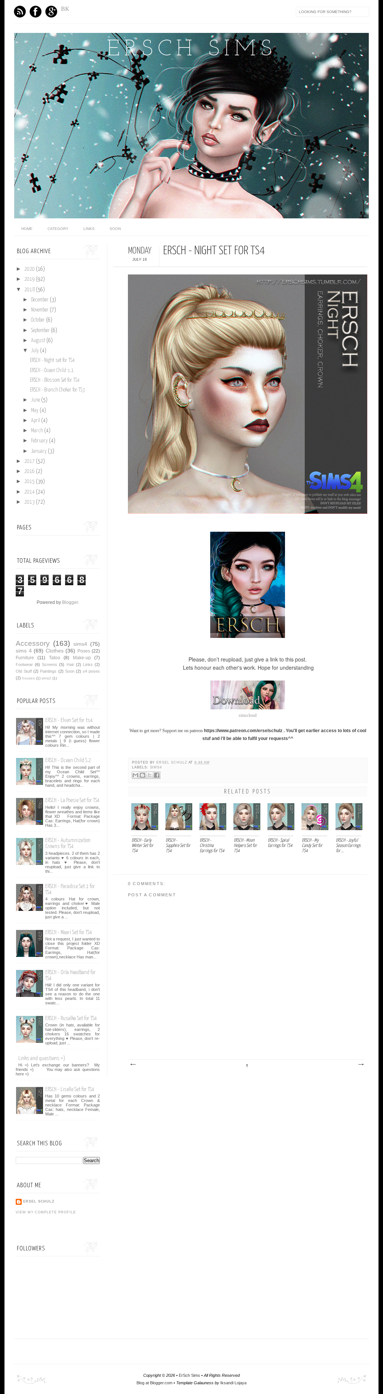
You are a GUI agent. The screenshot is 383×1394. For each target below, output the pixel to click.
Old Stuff (24, 671)
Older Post (360, 1064)
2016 (30, 471)
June (36, 400)
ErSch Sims (191, 50)
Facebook (36, 12)
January (39, 451)
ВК (65, 9)
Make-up (82, 657)
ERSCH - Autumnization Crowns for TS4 (68, 843)
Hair (70, 664)
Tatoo (54, 657)
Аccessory (33, 643)
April (36, 420)
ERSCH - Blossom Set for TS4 (55, 380)
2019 (30, 279)
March (37, 430)
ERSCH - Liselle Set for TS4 (69, 1089)
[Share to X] (149, 775)
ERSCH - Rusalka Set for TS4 (71, 1018)
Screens (49, 664)
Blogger (70, 602)
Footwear (24, 664)
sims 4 (24, 651)
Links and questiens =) (41, 1058)
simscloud (248, 715)
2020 (30, 269)
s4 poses (91, 671)
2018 (30, 289)
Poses (83, 651)
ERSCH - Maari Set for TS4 (68, 932)
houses (28, 678)
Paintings (48, 671)
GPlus (51, 12)
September (41, 330)
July (35, 350)
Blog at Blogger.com (154, 1383)
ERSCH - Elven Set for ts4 (69, 720)
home (27, 229)
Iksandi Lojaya (233, 1383)
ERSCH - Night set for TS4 (52, 360)
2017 (30, 461)
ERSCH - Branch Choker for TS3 (57, 390)
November (40, 310)
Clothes (55, 651)
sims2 (46, 678)
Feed (20, 12)
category (58, 229)
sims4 (156, 767)
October (38, 320)
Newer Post (133, 1064)
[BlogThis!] (142, 775)
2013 (30, 502)
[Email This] (135, 775)
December (40, 300)
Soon (115, 229)
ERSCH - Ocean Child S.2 (68, 760)
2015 (30, 481)
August (38, 340)
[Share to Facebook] (156, 775)
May (35, 410)
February (40, 440)
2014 (30, 492)
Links (89, 229)
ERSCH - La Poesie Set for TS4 (72, 800)
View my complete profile (46, 1212)
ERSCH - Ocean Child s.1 (52, 370)
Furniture (25, 657)
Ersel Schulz (172, 762)
